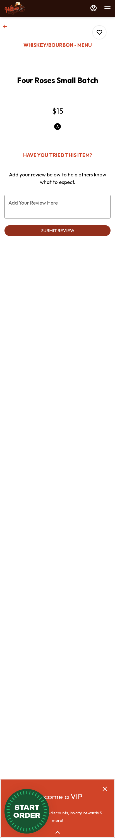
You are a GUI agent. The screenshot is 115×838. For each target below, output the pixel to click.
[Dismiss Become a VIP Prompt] (105, 789)
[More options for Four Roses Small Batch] (99, 32)
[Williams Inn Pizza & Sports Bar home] (29, 8)
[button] (6, 26)
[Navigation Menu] (107, 8)
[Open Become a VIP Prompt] (57, 832)
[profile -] (93, 8)
